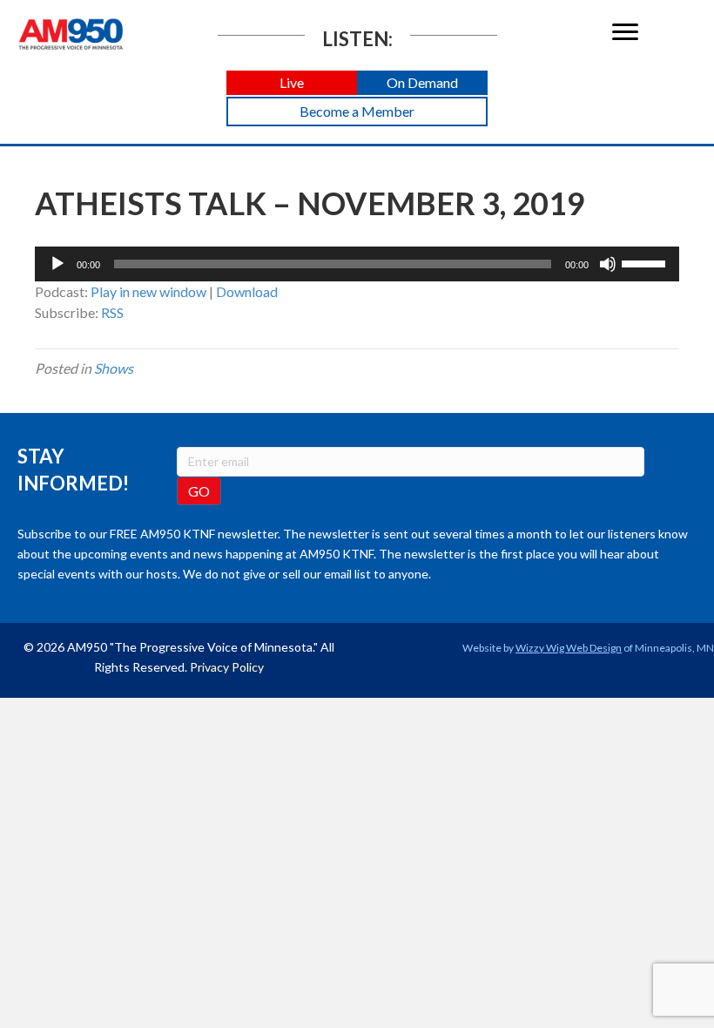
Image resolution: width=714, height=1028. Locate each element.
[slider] (646, 262)
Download (247, 291)
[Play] (57, 264)
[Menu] (625, 32)
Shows (113, 368)
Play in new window (148, 291)
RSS (112, 312)
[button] (291, 83)
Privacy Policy (227, 666)
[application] (357, 264)
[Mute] (607, 264)
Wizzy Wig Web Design (568, 647)
